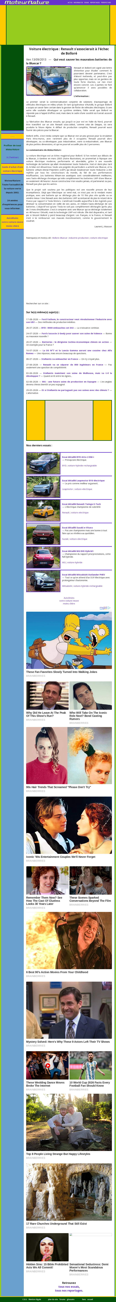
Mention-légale (35, 1299)
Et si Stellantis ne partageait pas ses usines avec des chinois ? (75, 390)
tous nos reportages (68, 1290)
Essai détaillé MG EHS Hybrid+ (78, 551)
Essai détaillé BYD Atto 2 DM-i (78, 457)
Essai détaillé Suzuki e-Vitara (77, 527)
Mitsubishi (67, 585)
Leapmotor (67, 489)
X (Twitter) (13, 157)
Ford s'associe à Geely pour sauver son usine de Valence (72, 333)
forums (62, 1299)
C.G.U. (24, 1299)
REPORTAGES (95, 3)
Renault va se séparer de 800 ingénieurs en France (73, 364)
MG (64, 562)
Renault (65, 512)
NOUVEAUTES (78, 3)
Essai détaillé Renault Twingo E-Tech (81, 504)
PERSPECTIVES (106, 3)
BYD (64, 465)
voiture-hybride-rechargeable (82, 465)
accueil (90, 1299)
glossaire (70, 1299)
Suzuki (65, 538)
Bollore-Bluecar (59, 237)
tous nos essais (68, 1287)
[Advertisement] (58, 25)
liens (84, 1299)
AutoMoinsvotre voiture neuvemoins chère (12, 222)
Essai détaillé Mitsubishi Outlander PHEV (83, 574)
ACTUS (70, 3)
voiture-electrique (99, 237)
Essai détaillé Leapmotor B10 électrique (83, 480)
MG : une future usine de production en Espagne (69, 381)
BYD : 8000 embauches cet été (57, 327)
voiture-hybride (74, 562)
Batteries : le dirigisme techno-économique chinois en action (75, 341)
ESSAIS (86, 3)
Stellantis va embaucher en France (59, 358)
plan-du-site (53, 1299)
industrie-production (79, 237)
